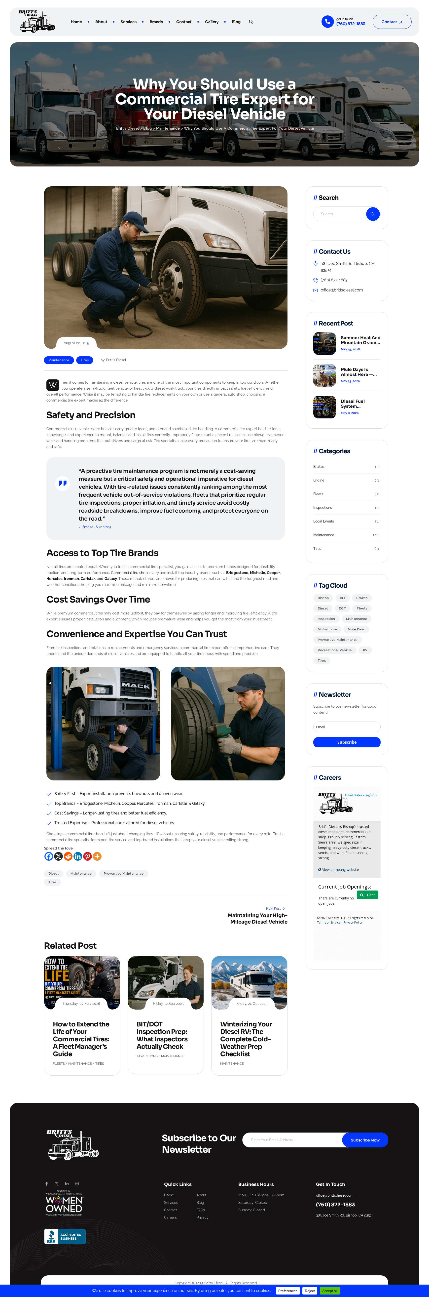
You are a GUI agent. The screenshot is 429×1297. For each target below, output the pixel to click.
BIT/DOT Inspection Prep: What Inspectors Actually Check (162, 1035)
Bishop (323, 598)
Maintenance (59, 360)
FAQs (201, 1210)
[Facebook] (48, 856)
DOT (342, 608)
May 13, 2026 (350, 381)
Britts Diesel (214, 1283)
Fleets (59, 1063)
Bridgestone (237, 572)
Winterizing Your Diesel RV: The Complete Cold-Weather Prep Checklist (246, 1039)
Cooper (273, 572)
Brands (156, 21)
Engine (318, 480)
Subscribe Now (365, 1140)
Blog (236, 21)
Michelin (257, 572)
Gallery (211, 21)
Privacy (203, 1217)
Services (128, 21)
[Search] (251, 21)
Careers (170, 1217)
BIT (343, 598)
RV (365, 650)
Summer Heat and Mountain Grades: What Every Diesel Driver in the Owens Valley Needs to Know (361, 340)
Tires (85, 360)
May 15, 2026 (350, 349)
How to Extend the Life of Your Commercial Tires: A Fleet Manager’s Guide (81, 1039)
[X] (58, 856)
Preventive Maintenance (124, 873)
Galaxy (111, 578)
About (101, 21)
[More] (97, 856)
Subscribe (347, 742)
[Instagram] (77, 1183)
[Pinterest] (87, 856)
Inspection (326, 619)
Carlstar (88, 578)
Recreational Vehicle (335, 650)
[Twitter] (56, 1183)
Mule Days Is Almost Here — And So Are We (357, 372)
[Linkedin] (77, 856)
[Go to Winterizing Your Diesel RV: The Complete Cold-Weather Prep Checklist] (249, 983)
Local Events (323, 521)
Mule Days (356, 629)
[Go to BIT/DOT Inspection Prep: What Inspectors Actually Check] (166, 983)
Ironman (71, 578)
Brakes (318, 467)
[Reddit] (68, 856)
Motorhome (327, 629)
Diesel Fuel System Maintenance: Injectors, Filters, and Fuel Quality (359, 404)
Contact (184, 21)
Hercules (54, 578)
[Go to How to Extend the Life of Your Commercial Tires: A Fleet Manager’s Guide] (82, 983)
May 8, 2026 (350, 413)
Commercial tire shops (130, 572)
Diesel (53, 873)
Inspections (147, 1056)
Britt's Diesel (116, 360)
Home (76, 21)
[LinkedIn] (67, 1183)
